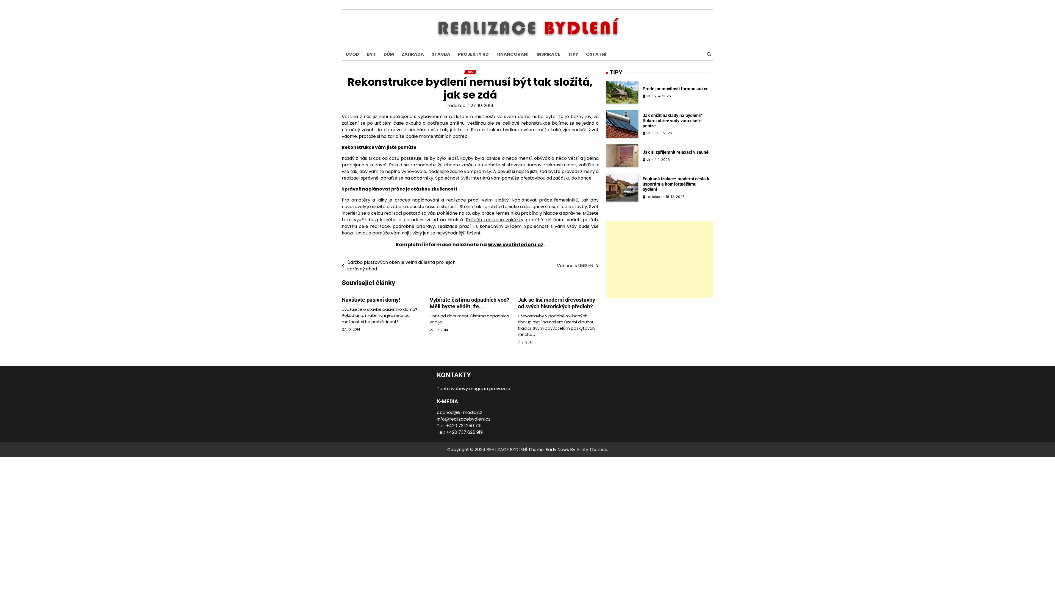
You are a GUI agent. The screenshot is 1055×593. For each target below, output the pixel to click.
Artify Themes (591, 449)
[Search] (709, 54)
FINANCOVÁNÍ (512, 54)
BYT (371, 54)
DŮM (389, 54)
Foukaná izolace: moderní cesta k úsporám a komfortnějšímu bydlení (676, 184)
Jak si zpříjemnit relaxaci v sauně (676, 152)
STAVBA (441, 54)
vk (648, 96)
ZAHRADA (413, 54)
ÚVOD (352, 54)
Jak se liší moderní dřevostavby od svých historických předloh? (556, 303)
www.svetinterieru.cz (515, 244)
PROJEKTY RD (473, 54)
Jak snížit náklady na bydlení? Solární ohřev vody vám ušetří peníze (672, 120)
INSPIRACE (548, 54)
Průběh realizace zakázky (494, 220)
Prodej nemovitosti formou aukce (676, 88)
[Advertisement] (659, 259)
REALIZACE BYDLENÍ (506, 449)
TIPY (573, 54)
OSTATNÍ (596, 54)
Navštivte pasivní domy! (371, 299)
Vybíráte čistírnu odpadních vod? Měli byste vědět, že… (469, 303)
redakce (456, 105)
